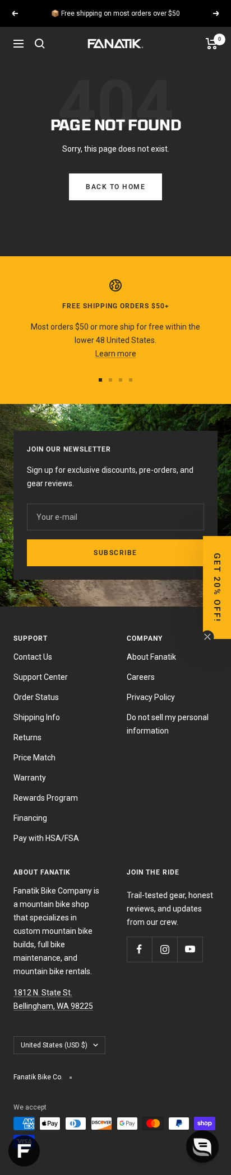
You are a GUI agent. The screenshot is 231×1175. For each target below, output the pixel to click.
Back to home (115, 187)
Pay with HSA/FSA (46, 838)
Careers (141, 677)
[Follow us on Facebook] (139, 949)
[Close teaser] (207, 636)
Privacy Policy (151, 697)
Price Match (34, 757)
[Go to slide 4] (130, 380)
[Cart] (212, 43)
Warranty (29, 777)
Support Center (40, 677)
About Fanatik (151, 656)
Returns (27, 737)
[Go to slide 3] (120, 380)
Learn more (176, 18)
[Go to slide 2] (110, 380)
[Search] (40, 44)
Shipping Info (36, 717)
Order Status (36, 697)
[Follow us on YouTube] (189, 949)
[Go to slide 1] (100, 380)
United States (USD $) (54, 1045)
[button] (217, 587)
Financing (30, 818)
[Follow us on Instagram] (164, 949)
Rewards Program (45, 797)
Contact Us (32, 656)
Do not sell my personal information (168, 724)
